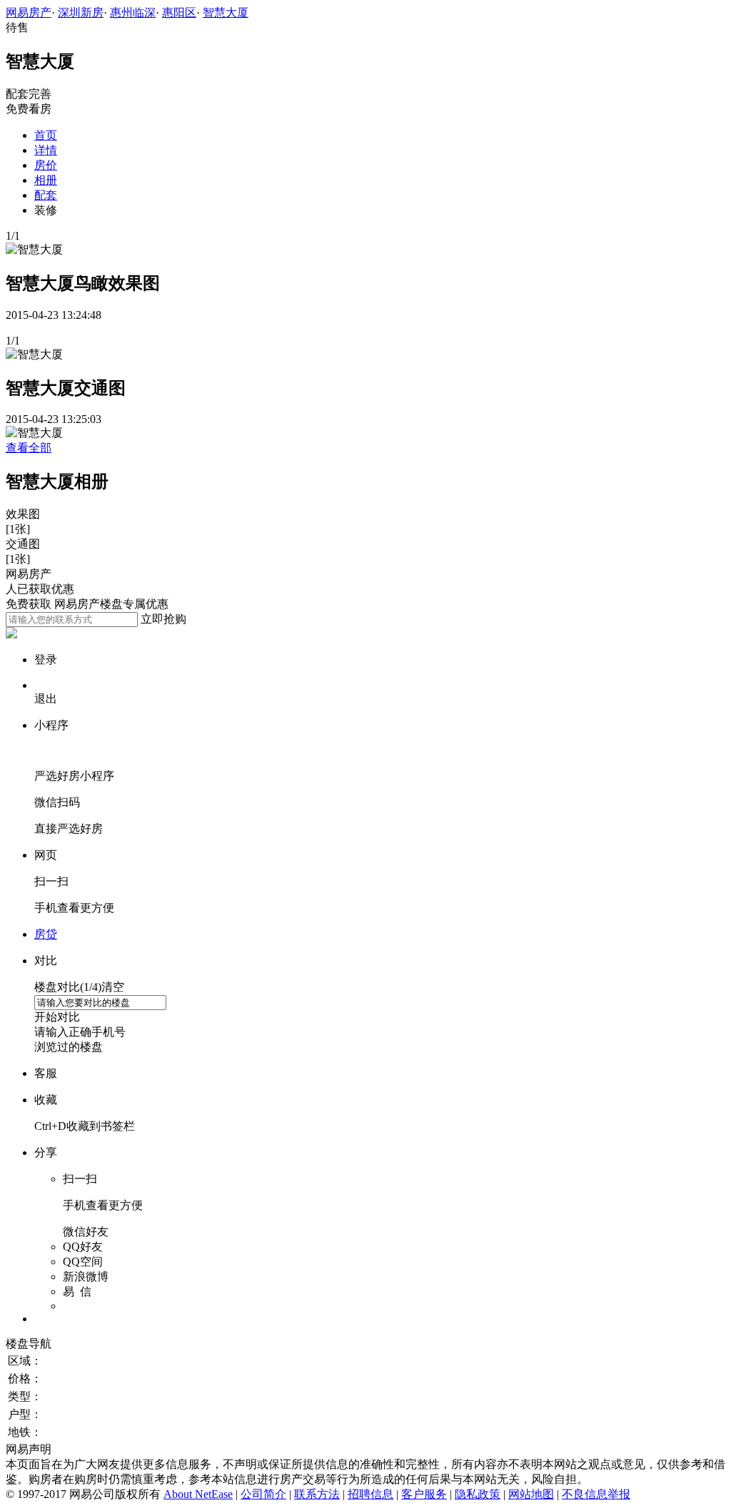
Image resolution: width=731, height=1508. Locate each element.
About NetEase (198, 1494)
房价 (45, 165)
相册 (45, 180)
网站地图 (531, 1494)
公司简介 (263, 1494)
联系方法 (317, 1494)
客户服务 (424, 1494)
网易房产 (28, 12)
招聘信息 (370, 1494)
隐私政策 (477, 1494)
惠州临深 (133, 12)
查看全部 (28, 448)
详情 (45, 150)
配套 (45, 195)
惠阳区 (179, 12)
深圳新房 (81, 12)
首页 (45, 135)
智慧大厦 (225, 12)
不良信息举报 (596, 1494)
